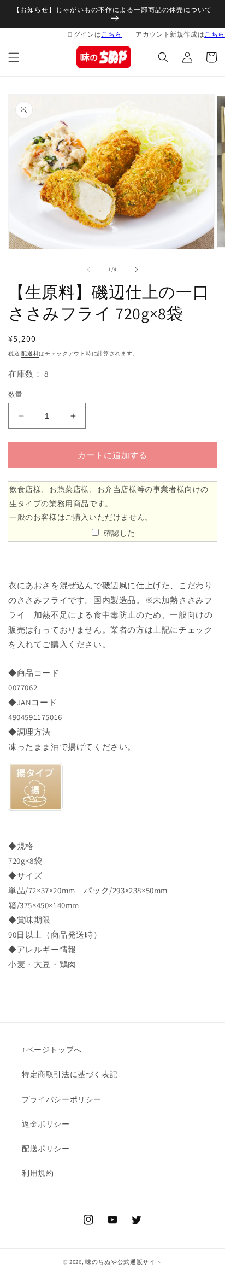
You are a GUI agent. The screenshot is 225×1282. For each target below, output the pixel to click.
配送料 (30, 353)
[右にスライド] (137, 269)
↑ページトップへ (52, 1050)
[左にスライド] (88, 269)
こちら (111, 34)
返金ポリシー (46, 1124)
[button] (14, 57)
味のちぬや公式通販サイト (123, 1262)
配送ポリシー (46, 1149)
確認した (119, 533)
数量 (15, 394)
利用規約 (38, 1173)
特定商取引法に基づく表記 (69, 1074)
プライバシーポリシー (62, 1099)
